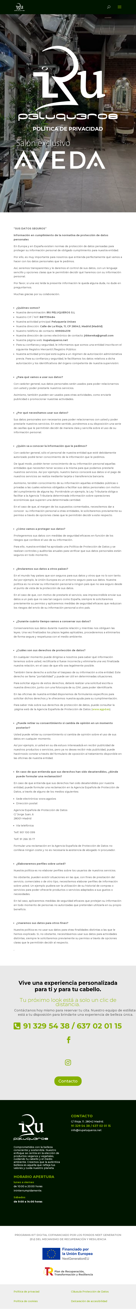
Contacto (68, 1081)
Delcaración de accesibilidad (89, 1301)
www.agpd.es (101, 709)
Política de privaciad (26, 1291)
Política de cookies (26, 1301)
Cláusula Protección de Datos (90, 1291)
